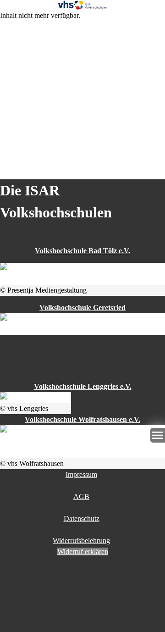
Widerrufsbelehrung (81, 540)
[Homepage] (82, 5)
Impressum (81, 474)
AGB (81, 496)
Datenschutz (81, 518)
